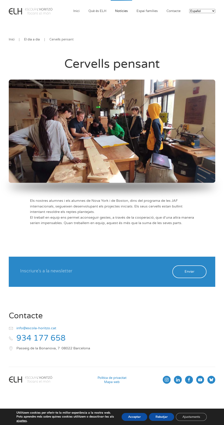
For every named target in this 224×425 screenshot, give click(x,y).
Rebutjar (162, 417)
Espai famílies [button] (147, 11)
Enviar (189, 271)
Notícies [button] (121, 11)
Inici (76, 11)
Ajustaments (191, 417)
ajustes (21, 421)
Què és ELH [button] (97, 11)
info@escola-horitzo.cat (36, 328)
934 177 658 (41, 338)
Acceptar (134, 417)
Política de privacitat (112, 378)
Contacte (173, 11)
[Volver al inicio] (30, 11)
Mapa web (112, 382)
